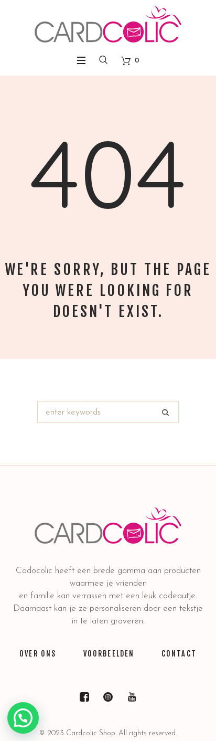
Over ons (37, 653)
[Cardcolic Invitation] (108, 24)
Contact (179, 653)
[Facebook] (84, 697)
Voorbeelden (109, 653)
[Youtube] (131, 697)
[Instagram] (108, 697)
